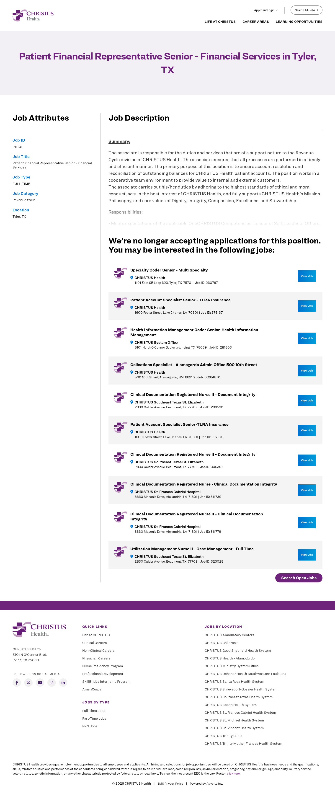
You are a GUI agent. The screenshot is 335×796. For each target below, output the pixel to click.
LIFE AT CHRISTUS (220, 22)
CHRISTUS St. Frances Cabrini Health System (240, 713)
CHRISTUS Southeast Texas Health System (239, 697)
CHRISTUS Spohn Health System (231, 705)
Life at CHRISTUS (96, 635)
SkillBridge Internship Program (106, 682)
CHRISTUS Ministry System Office (232, 666)
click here (233, 773)
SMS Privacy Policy (170, 783)
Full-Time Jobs (93, 711)
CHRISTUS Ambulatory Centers (229, 635)
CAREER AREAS (255, 22)
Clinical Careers (94, 643)
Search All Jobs (305, 10)
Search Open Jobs (299, 577)
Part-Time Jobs (94, 718)
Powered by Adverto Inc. (206, 783)
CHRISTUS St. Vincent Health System (234, 728)
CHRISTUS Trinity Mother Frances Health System (243, 744)
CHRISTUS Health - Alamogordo (230, 658)
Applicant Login (264, 10)
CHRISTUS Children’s (221, 643)
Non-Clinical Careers (98, 651)
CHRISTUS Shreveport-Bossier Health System (241, 689)
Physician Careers (96, 658)
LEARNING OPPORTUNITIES (299, 22)
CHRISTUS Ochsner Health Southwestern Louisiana (245, 674)
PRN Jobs (90, 726)
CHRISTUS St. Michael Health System (234, 720)
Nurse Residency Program (102, 666)
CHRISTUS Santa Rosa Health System (234, 682)
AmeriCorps (91, 689)
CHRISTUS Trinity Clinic (223, 736)
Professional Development (102, 674)
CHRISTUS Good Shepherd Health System (238, 651)
